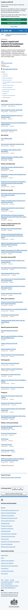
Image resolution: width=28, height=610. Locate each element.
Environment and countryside (9, 534)
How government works (7, 571)
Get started (5, 76)
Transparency (4, 568)
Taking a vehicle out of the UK (9, 343)
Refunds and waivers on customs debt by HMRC (14, 309)
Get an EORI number (6, 138)
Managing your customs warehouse (10, 374)
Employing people (5, 531)
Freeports (5, 93)
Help (2, 580)
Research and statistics (7, 563)
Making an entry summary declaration (11, 228)
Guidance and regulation (7, 560)
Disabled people (5, 523)
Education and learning (7, 528)
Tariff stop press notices (7, 450)
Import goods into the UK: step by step (11, 104)
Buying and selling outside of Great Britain (11, 477)
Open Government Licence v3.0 (9, 594)
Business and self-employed (8, 513)
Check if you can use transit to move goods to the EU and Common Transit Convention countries (13, 183)
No (21, 488)
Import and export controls (8, 349)
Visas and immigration (7, 544)
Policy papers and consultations (9, 566)
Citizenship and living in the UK (9, 518)
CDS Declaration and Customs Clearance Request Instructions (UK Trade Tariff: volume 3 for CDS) (13, 216)
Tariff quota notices (6, 444)
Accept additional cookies (14, 19)
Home (2, 34)
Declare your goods (7, 80)
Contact (17, 582)
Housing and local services (8, 536)
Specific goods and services (9, 89)
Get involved (4, 573)
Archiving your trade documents (10, 315)
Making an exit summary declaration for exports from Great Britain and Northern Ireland (12, 236)
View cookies (14, 26)
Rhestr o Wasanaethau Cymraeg (9, 586)
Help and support (6, 97)
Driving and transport (6, 526)
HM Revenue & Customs (6, 63)
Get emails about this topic (10, 69)
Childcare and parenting (7, 515)
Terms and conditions (6, 584)
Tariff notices (4, 439)
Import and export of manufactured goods (12, 354)
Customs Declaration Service (9, 130)
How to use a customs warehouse (10, 363)
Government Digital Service (8, 587)
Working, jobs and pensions (8, 547)
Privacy (7, 580)
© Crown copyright (14, 606)
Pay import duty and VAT (8, 85)
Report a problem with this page (14, 493)
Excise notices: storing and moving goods (12, 387)
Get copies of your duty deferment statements (13, 268)
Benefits (3, 507)
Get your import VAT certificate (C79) (11, 293)
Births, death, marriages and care (10, 510)
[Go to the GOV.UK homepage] (6, 30)
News (2, 558)
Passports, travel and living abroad (10, 541)
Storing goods (6, 91)
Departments (4, 555)
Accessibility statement (7, 582)
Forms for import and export (8, 433)
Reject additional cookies (14, 23)
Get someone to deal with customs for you (12, 144)
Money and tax (5, 539)
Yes (15, 488)
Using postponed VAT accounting (10, 273)
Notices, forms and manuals (9, 95)
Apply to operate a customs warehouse (11, 369)
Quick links (5, 74)
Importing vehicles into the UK (9, 330)
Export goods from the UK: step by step (11, 110)
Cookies (12, 580)
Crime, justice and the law (8, 520)
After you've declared (7, 87)
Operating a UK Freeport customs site (11, 403)
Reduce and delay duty (8, 78)
